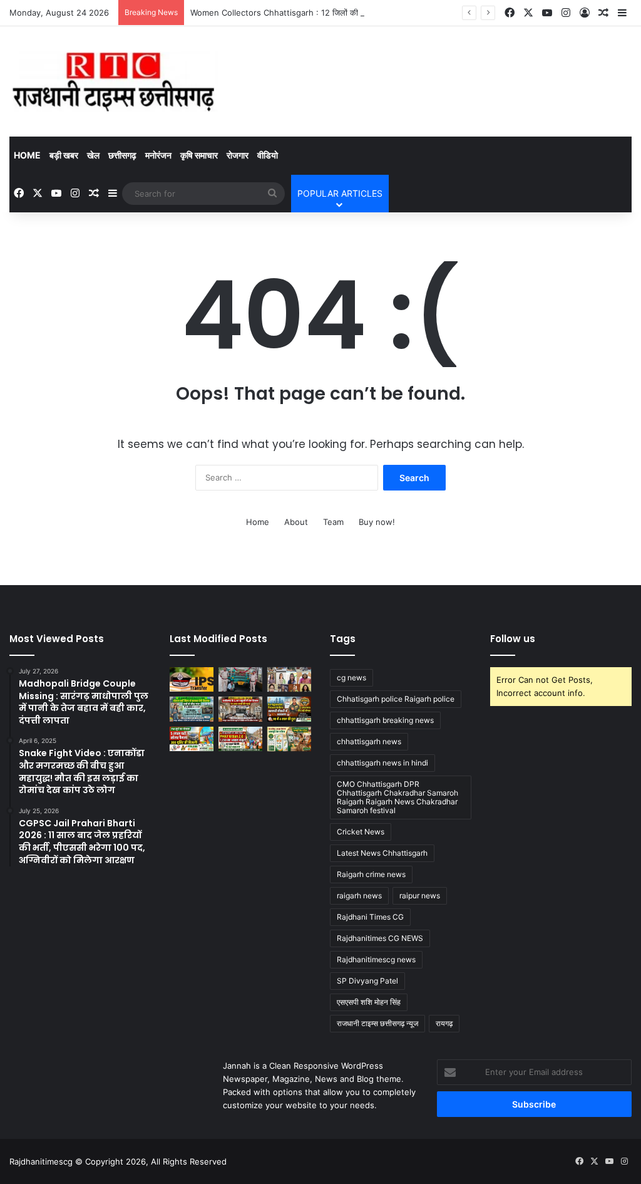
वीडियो (267, 155)
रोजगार (238, 155)
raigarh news (359, 895)
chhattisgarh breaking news (385, 720)
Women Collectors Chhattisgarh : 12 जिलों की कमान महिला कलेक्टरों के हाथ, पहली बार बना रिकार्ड (352, 13)
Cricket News (360, 831)
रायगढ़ (444, 1023)
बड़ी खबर (63, 155)
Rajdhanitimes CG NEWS (380, 938)
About (296, 522)
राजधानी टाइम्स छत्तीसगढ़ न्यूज (377, 1023)
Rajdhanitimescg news (376, 959)
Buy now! (377, 522)
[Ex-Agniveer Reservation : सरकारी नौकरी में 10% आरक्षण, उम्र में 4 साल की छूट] (289, 709)
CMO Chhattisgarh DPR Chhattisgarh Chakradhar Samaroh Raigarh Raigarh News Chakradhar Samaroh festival (397, 797)
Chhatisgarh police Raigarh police (395, 699)
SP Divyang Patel (367, 980)
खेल (93, 155)
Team (333, 522)
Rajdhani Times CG (370, 917)
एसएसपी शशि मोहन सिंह (369, 1002)
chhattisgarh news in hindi (382, 762)
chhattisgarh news (369, 741)
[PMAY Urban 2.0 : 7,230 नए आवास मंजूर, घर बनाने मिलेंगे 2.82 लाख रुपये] (240, 739)
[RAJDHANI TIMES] (113, 81)
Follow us (512, 638)
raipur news (419, 895)
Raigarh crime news (371, 874)
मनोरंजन (158, 155)
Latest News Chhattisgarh (382, 853)
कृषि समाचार (199, 155)
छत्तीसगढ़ (122, 155)
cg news (351, 677)
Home (27, 155)
